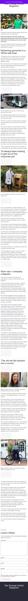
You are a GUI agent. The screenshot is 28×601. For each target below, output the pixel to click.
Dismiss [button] (20, 2)
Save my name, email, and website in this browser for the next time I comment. (13, 576)
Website (3, 568)
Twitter (2, 520)
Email (2, 563)
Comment (4, 540)
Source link (3, 529)
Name (3, 557)
